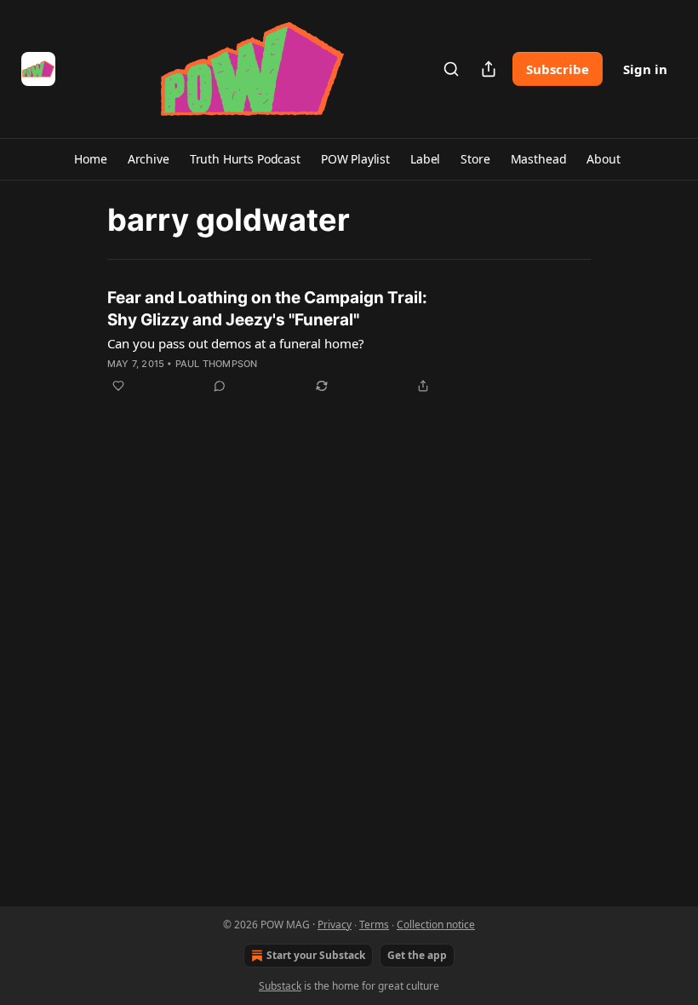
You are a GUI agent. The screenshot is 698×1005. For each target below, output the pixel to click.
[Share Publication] (489, 69)
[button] (90, 159)
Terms (374, 924)
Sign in (645, 69)
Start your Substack (315, 955)
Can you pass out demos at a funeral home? (235, 343)
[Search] (451, 69)
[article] (349, 341)
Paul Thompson (216, 364)
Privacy (335, 924)
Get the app (417, 955)
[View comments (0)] (220, 386)
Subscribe (557, 69)
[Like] (118, 386)
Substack (280, 986)
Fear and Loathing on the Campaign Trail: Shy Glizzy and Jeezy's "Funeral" (267, 309)
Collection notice (436, 924)
